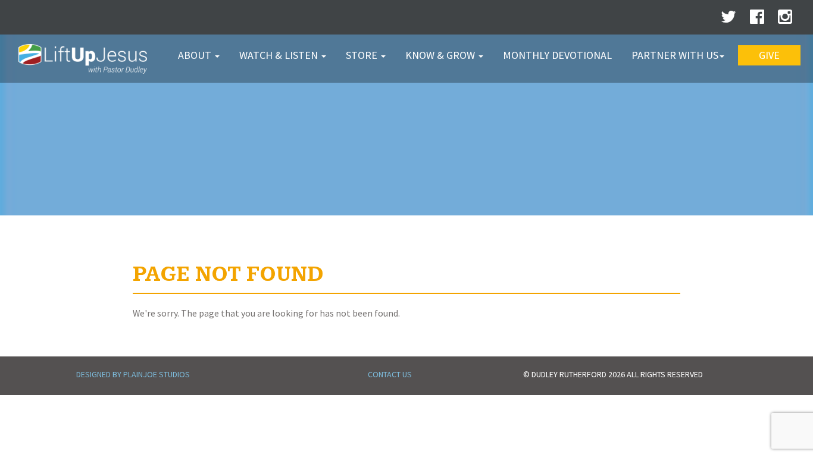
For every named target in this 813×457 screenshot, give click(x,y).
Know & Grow (441, 55)
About (196, 55)
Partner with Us (674, 55)
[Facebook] (757, 19)
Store (363, 55)
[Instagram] (785, 19)
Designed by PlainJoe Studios (133, 374)
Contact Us (390, 374)
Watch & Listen (279, 55)
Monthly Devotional (557, 55)
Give (769, 55)
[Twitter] (728, 19)
